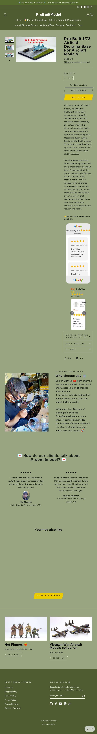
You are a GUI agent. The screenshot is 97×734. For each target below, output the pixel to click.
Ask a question (75, 344)
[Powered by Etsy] (75, 310)
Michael (83, 302)
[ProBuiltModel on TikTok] (69, 703)
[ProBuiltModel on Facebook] (55, 703)
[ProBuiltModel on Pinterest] (65, 703)
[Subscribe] (83, 695)
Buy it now (78, 97)
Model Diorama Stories (26, 25)
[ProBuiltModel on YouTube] (60, 703)
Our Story (9, 687)
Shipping (67, 62)
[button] (72, 313)
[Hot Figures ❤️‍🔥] (26, 629)
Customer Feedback (66, 25)
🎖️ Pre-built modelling (35, 20)
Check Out (59, 658)
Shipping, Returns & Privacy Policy (77, 336)
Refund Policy (10, 696)
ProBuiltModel (48, 14)
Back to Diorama (50, 596)
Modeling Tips (47, 25)
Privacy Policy (10, 700)
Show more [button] (77, 326)
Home (19, 20)
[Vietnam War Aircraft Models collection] (71, 629)
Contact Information (13, 708)
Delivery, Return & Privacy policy (64, 20)
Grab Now (13, 655)
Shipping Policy (11, 691)
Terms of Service (11, 704)
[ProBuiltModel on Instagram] (51, 703)
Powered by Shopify (48, 725)
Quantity (69, 73)
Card (79, 25)
